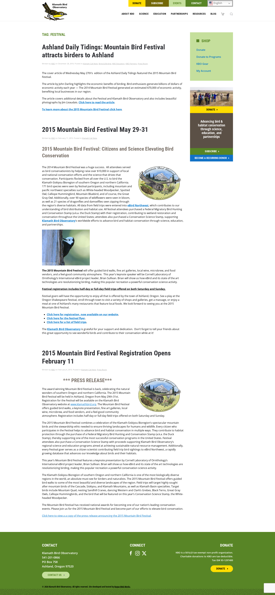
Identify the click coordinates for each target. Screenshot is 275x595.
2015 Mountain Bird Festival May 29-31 (95, 129)
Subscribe (157, 3)
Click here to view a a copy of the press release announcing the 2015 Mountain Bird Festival (96, 515)
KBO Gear (202, 64)
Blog (213, 13)
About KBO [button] (128, 13)
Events (177, 3)
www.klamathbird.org (83, 404)
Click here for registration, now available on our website (82, 314)
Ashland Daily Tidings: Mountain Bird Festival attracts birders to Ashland (103, 51)
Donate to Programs (208, 57)
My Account (203, 71)
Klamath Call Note (90, 63)
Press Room (143, 63)
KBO (53, 63)
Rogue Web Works (122, 586)
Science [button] (144, 13)
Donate (137, 3)
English (217, 3)
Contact (196, 3)
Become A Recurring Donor (211, 158)
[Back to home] (54, 11)
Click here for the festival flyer (66, 318)
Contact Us (55, 575)
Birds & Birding (105, 63)
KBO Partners (131, 63)
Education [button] (159, 13)
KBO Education (118, 63)
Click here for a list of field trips (66, 322)
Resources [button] (199, 13)
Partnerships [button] (179, 13)
